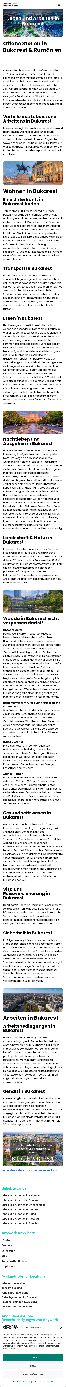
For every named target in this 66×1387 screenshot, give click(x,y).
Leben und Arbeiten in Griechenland (24, 1204)
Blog (4, 1256)
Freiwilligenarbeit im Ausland (19, 1297)
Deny (33, 1366)
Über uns (7, 1245)
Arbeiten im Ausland (14, 1283)
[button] (61, 1327)
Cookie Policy (18, 1381)
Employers (8, 1266)
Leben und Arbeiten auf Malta (20, 1209)
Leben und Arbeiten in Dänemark (22, 1200)
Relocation (8, 1251)
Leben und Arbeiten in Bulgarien (21, 1195)
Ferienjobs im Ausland (15, 1292)
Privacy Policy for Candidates (39, 1381)
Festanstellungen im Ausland (19, 1302)
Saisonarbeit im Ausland (17, 1306)
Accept (33, 1357)
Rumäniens (43, 70)
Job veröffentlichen (14, 1261)
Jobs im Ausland (12, 1288)
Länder (6, 1240)
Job (36, 240)
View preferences (33, 1374)
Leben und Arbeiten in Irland (19, 1214)
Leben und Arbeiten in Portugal (20, 1218)
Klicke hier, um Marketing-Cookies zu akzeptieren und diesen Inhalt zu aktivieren (33, 1148)
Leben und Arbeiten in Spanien (20, 1223)
